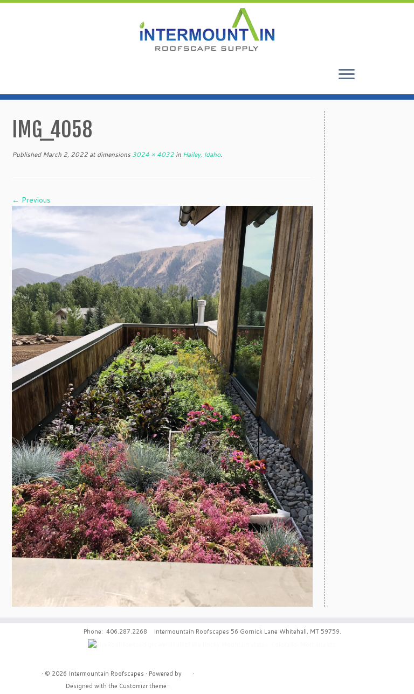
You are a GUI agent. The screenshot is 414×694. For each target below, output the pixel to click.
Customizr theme (143, 686)
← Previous (31, 200)
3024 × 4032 (152, 154)
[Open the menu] (347, 75)
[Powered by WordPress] (187, 671)
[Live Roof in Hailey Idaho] (162, 405)
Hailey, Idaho (200, 154)
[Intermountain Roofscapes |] (207, 30)
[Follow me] (388, 77)
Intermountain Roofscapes (106, 673)
